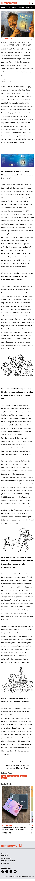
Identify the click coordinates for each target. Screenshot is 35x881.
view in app (29, 7)
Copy (26, 768)
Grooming (12, 7)
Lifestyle (21, 7)
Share (10, 765)
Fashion (3, 7)
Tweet (17, 765)
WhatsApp (26, 765)
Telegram (12, 768)
